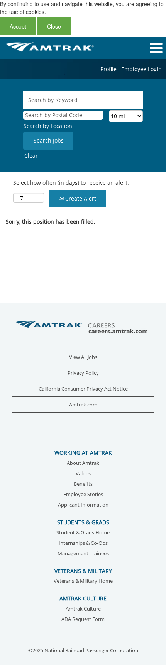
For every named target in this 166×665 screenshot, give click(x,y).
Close (54, 26)
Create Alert (80, 198)
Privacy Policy (83, 373)
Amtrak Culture (83, 609)
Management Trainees (83, 554)
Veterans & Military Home (83, 581)
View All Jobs (83, 357)
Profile (108, 69)
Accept (18, 26)
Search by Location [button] (48, 125)
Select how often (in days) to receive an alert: (71, 182)
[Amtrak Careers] (83, 327)
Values (83, 474)
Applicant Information (83, 505)
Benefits (83, 484)
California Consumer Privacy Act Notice (83, 389)
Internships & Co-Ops (83, 543)
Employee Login (141, 69)
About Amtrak (83, 463)
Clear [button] (31, 155)
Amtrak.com (83, 404)
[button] (138, 48)
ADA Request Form (83, 619)
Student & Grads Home (83, 533)
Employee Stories (83, 495)
